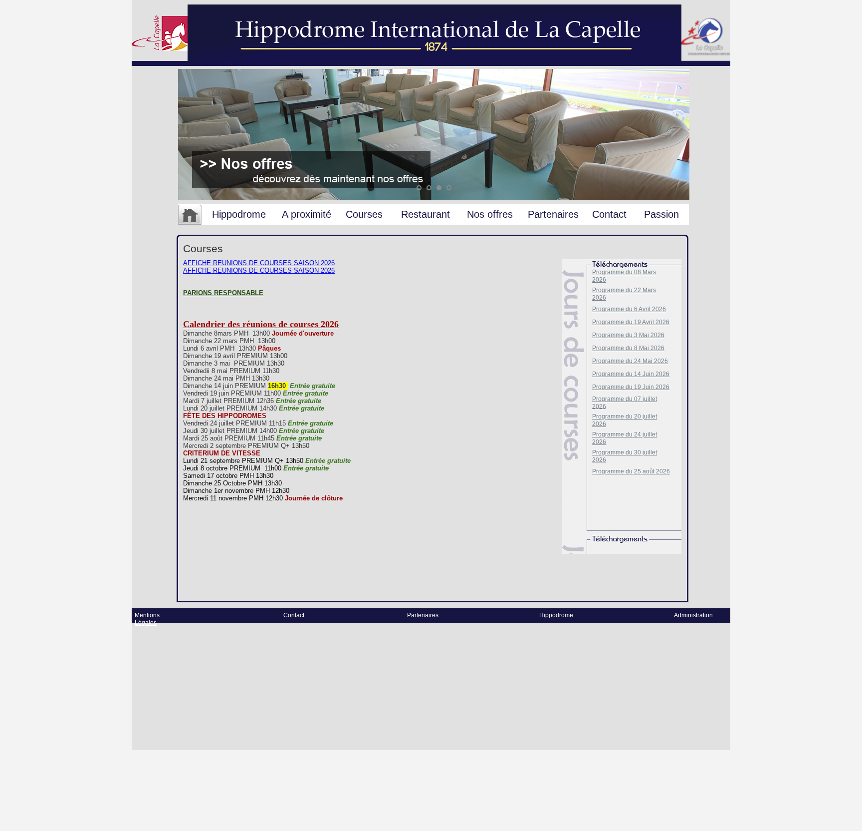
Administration (693, 615)
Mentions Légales (147, 619)
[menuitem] (190, 215)
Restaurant (425, 214)
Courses (364, 214)
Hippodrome (239, 214)
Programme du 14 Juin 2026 (630, 374)
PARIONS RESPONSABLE (223, 293)
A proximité (306, 214)
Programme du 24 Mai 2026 (630, 361)
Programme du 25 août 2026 (631, 471)
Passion (661, 214)
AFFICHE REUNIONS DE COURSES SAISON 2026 (259, 263)
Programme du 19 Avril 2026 (630, 322)
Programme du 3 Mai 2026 (628, 335)
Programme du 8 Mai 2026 (628, 348)
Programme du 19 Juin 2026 (630, 387)
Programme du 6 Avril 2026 (629, 309)
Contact (609, 214)
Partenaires (553, 214)
